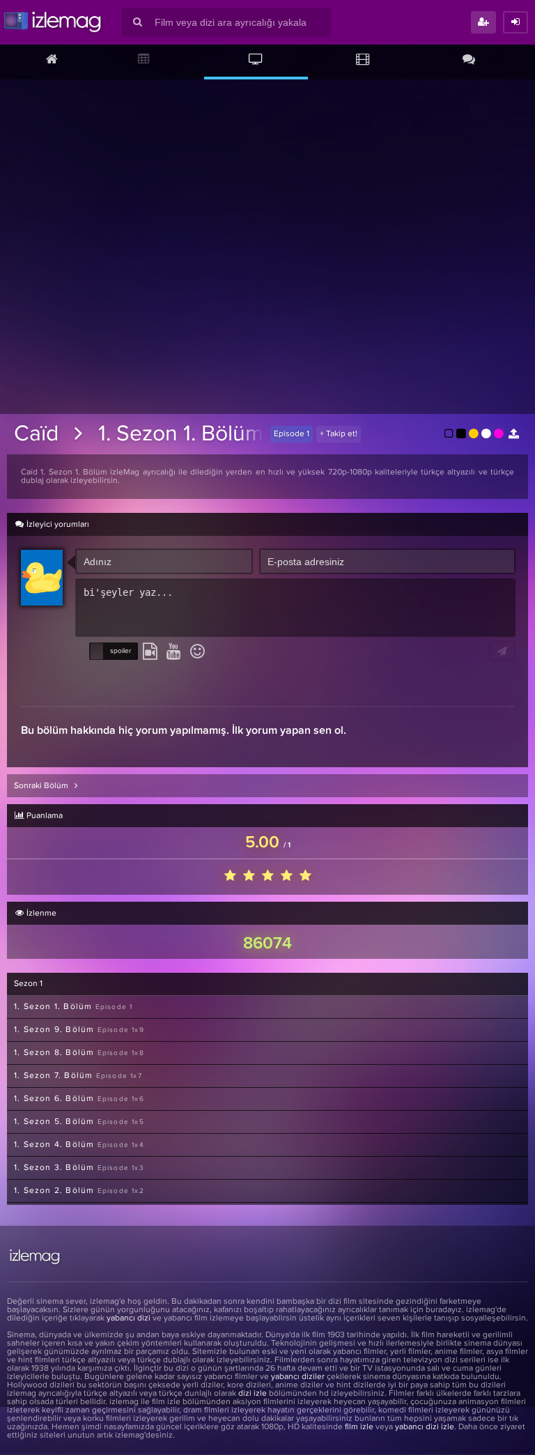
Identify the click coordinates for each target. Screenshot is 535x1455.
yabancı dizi (128, 1318)
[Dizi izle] (256, 61)
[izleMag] (52, 22)
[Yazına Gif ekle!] (150, 652)
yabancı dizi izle (424, 1427)
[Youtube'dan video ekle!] (174, 652)
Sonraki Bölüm (42, 786)
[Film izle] (362, 61)
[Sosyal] (468, 61)
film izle (359, 1427)
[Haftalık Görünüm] (144, 61)
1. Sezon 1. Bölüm (180, 434)
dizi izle (252, 1393)
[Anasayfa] (52, 61)
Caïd (36, 434)
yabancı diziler (298, 1377)
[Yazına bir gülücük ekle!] (197, 652)
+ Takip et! (338, 434)
